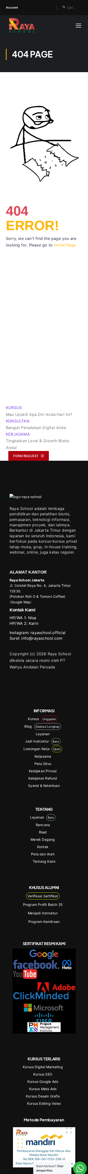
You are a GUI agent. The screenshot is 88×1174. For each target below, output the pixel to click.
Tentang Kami (44, 861)
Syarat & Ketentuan (44, 785)
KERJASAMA (18, 434)
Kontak (42, 847)
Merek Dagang (43, 839)
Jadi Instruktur (42, 741)
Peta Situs (42, 764)
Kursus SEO (42, 1074)
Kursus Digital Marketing (43, 1067)
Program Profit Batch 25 (43, 904)
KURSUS (14, 407)
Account (12, 7)
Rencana (43, 825)
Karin (33, 623)
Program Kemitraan (44, 922)
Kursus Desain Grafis (43, 1096)
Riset (43, 832)
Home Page (65, 245)
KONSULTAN (17, 421)
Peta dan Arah (43, 854)
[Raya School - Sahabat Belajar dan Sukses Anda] (22, 25)
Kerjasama (42, 756)
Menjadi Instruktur (43, 913)
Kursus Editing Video (44, 1103)
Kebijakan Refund (42, 778)
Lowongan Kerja (42, 749)
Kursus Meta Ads (43, 1089)
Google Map (21, 602)
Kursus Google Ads (42, 1081)
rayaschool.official (48, 632)
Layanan (43, 734)
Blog (41, 726)
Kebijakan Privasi (42, 771)
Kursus (42, 719)
